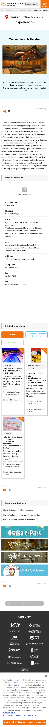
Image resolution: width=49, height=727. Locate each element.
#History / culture (9, 515)
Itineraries (12, 342)
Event (12, 335)
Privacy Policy (9, 712)
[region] (24, 699)
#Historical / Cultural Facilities (29, 515)
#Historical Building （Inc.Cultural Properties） (19, 520)
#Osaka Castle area (9, 510)
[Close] (46, 676)
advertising (42, 487)
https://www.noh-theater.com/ (17, 284)
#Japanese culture (26, 510)
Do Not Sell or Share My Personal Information (24, 722)
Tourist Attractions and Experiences (36, 334)
